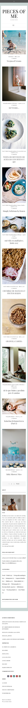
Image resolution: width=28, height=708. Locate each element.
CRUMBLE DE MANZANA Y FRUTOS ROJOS (14, 292)
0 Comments (14, 154)
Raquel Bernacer (7, 667)
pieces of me (14, 13)
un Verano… (14, 107)
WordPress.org (6, 693)
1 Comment (14, 58)
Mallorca (8, 581)
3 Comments (14, 471)
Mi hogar (19, 234)
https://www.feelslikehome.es (9, 563)
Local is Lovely (6, 657)
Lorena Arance (6, 639)
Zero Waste (21, 590)
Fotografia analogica (7, 103)
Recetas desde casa (21, 151)
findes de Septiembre (18, 639)
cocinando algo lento (13, 632)
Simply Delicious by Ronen (14, 211)
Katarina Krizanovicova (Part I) (14, 422)
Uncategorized (11, 590)
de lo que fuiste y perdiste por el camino (14, 391)
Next (17, 484)
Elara (3, 699)
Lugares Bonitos (21, 205)
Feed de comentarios (8, 689)
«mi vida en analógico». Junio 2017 (14, 241)
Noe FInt (4, 664)
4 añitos (9, 635)
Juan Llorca (5, 653)
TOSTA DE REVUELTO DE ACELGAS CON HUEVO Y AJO (14, 159)
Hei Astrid (5, 650)
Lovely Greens (6, 660)
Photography (15, 584)
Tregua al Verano (14, 61)
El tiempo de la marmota (9, 647)
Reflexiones (11, 56)
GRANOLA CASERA (14, 341)
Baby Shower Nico (13, 474)
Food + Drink (5, 151)
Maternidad (8, 469)
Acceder (4, 683)
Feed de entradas (7, 686)
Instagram (9, 578)
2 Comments (14, 105)
